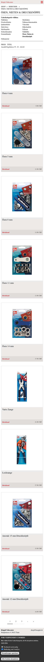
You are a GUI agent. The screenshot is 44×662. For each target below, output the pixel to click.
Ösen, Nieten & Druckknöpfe (14, 9)
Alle (22, 47)
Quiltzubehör (5, 24)
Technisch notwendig (11, 647)
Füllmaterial (5, 39)
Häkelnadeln (26, 27)
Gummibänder (6, 34)
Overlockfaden (6, 22)
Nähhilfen (25, 32)
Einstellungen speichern (10, 653)
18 (18, 47)
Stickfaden (26, 20)
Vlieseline (25, 24)
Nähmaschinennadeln (29, 22)
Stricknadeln (5, 29)
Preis (3, 44)
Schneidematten (6, 32)
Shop (3, 6)
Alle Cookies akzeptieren (10, 659)
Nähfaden (4, 20)
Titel (9, 44)
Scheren (25, 29)
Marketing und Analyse (12, 649)
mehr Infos (4, 643)
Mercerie (13, 6)
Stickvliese (4, 27)
